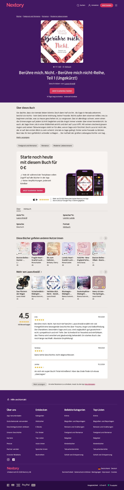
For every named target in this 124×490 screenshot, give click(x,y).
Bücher (19, 16)
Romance (45, 16)
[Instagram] (8, 459)
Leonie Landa (69, 218)
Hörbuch (66, 227)
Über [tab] (18, 209)
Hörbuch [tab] (27, 209)
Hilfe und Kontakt (18, 399)
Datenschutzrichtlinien (82, 472)
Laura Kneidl (69, 83)
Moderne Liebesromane (59, 16)
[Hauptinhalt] (116, 5)
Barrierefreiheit (67, 472)
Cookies (114, 472)
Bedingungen (96, 472)
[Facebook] (13, 459)
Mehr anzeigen (22, 137)
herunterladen (90, 384)
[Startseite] (41, 5)
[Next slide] (106, 238)
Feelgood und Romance (31, 16)
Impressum (106, 472)
